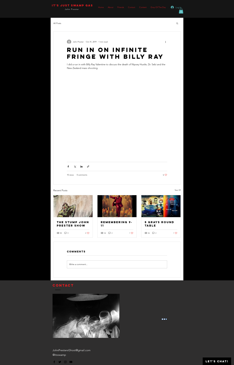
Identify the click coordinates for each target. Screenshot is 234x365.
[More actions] (165, 41)
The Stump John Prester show (73, 223)
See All (178, 190)
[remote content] (117, 107)
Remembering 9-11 (116, 223)
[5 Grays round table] (161, 206)
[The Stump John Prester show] (73, 206)
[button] (181, 11)
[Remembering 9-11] (117, 206)
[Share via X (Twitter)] (75, 166)
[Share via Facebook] (68, 166)
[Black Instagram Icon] (65, 362)
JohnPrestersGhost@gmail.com (71, 350)
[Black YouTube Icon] (71, 362)
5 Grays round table (159, 223)
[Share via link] (88, 166)
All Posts (57, 23)
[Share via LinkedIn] (81, 166)
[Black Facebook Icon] (54, 362)
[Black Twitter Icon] (59, 362)
